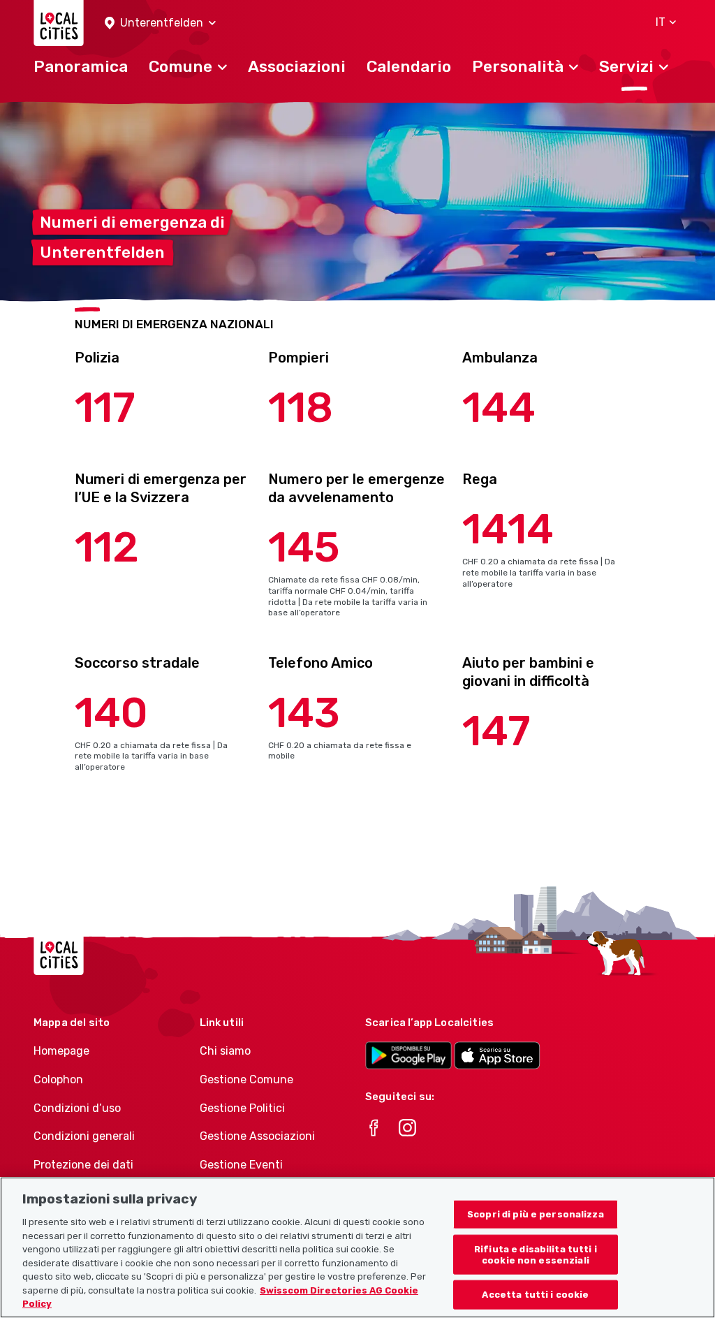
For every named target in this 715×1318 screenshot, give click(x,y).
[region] (357, 1247)
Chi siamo (225, 1050)
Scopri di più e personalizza (535, 1214)
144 (499, 407)
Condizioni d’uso (77, 1108)
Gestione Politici (242, 1108)
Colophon (58, 1079)
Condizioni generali (84, 1136)
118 (300, 407)
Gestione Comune (246, 1079)
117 (105, 407)
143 (304, 713)
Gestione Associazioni (257, 1136)
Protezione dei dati (83, 1164)
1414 (508, 529)
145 (304, 547)
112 (107, 547)
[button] (160, 23)
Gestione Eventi (241, 1164)
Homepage (61, 1050)
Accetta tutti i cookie (535, 1294)
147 (496, 731)
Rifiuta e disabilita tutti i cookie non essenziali (535, 1255)
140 (111, 713)
